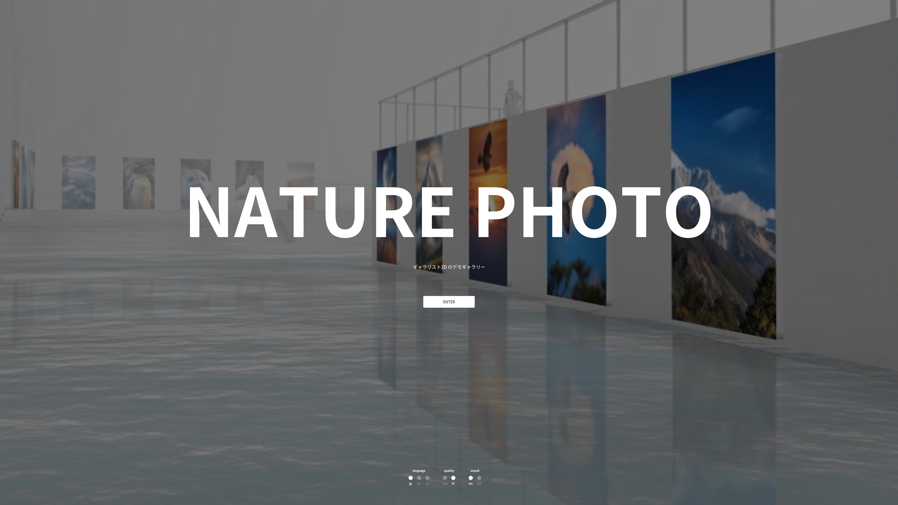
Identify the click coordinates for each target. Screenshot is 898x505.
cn (427, 483)
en (419, 483)
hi (453, 483)
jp (410, 483)
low (445, 483)
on (471, 483)
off (479, 483)
